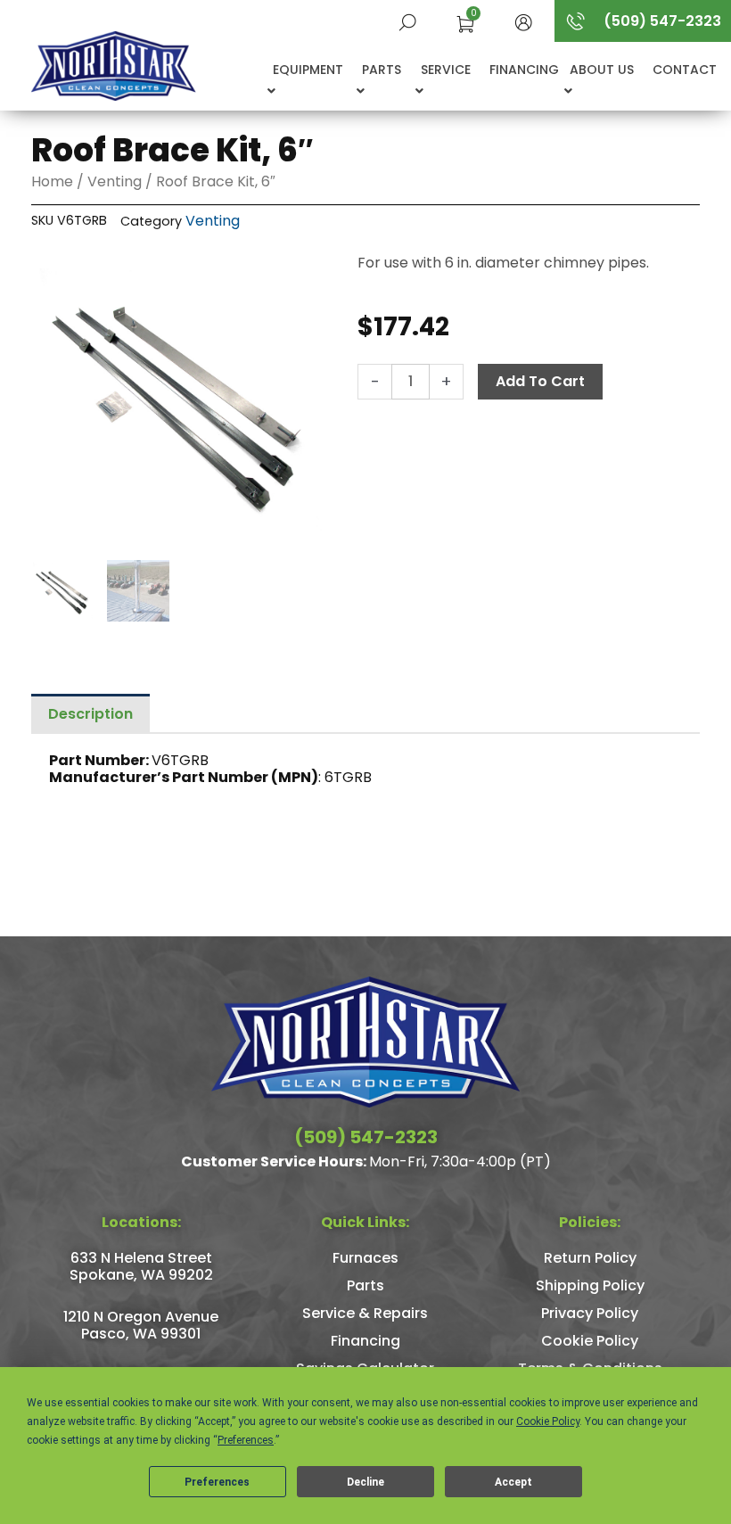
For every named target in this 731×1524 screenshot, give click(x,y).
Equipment (308, 69)
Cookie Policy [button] (547, 1421)
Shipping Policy (590, 1285)
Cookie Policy (589, 1340)
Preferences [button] (246, 1440)
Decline (365, 1482)
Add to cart (540, 381)
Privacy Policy (589, 1313)
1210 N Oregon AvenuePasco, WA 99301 (140, 1325)
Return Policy (590, 1257)
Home (52, 181)
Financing (524, 69)
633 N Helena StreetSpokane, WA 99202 (141, 1266)
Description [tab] (90, 714)
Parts (381, 69)
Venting (114, 181)
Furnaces (365, 1257)
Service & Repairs (365, 1313)
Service (446, 69)
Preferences (217, 1482)
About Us (602, 69)
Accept (513, 1482)
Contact (685, 69)
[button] (523, 21)
